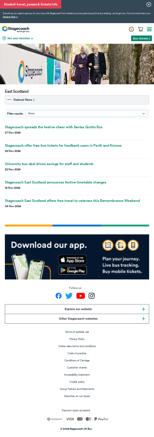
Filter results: (15, 113)
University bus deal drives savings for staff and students (49, 164)
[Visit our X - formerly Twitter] (69, 296)
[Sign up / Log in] (131, 29)
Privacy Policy (77, 339)
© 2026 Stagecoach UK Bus (76, 428)
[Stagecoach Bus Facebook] (59, 296)
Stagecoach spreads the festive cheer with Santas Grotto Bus (53, 127)
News (31, 113)
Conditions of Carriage (77, 360)
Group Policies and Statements (77, 389)
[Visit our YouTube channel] (80, 296)
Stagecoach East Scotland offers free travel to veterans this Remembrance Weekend (72, 200)
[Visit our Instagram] (92, 296)
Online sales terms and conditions (77, 346)
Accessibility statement (77, 374)
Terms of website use (77, 332)
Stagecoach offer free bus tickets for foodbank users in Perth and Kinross (63, 145)
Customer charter (77, 367)
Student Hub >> (10, 17)
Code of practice (77, 353)
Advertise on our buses (77, 396)
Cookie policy (77, 381)
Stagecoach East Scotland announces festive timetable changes (55, 182)
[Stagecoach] (15, 29)
